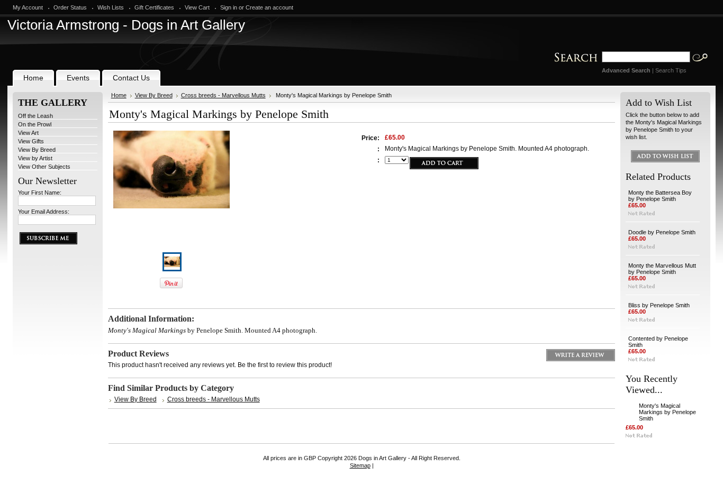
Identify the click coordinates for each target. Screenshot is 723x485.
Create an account (269, 7)
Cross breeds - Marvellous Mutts (223, 95)
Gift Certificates (154, 7)
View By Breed (37, 150)
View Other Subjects (44, 166)
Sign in (228, 7)
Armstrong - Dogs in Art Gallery (126, 24)
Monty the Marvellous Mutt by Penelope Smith (662, 268)
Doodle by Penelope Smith (661, 232)
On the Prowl (34, 124)
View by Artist (35, 158)
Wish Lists (110, 7)
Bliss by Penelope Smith (659, 305)
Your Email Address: (43, 211)
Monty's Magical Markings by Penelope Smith (667, 412)
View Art (28, 133)
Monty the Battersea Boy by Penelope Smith (660, 195)
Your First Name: (39, 192)
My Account (28, 7)
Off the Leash (35, 116)
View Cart (197, 7)
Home (118, 95)
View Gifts (31, 141)
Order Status (70, 7)
